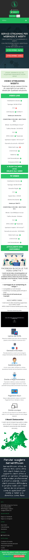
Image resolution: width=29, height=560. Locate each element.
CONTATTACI (15, 10)
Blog (18, 16)
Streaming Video (14, 55)
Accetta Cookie (19, 556)
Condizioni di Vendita (6, 541)
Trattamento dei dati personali (9, 543)
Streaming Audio (14, 50)
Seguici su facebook (6, 516)
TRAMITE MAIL (6, 535)
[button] (14, 248)
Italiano (14, 12)
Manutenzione (5, 550)
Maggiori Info (8, 556)
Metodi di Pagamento (7, 545)
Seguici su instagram (6, 519)
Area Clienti (12, 16)
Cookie (3, 548)
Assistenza (4, 529)
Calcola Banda (5, 527)
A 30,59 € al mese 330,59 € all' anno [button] (14, 169)
